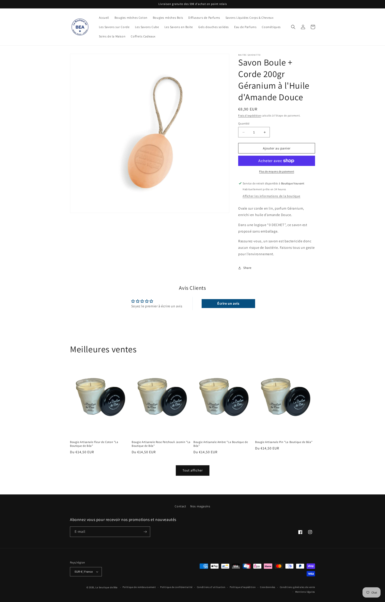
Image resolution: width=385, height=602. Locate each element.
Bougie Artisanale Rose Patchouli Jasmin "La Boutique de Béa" (161, 444)
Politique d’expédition (243, 587)
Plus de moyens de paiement (276, 171)
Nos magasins (200, 506)
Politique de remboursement (139, 587)
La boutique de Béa (106, 587)
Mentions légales (305, 591)
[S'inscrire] (145, 531)
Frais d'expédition (249, 115)
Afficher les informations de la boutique (271, 196)
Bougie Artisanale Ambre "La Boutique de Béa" (220, 444)
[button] (293, 27)
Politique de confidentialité (176, 587)
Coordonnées (267, 587)
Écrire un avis (228, 303)
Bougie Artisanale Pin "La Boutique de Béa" (283, 442)
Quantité (243, 123)
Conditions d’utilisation (211, 587)
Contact (180, 506)
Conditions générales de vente (297, 587)
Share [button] (247, 268)
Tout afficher (192, 470)
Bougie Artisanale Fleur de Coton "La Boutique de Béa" (94, 444)
